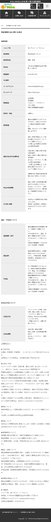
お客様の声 (32, 15)
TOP (6, 15)
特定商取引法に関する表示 (28, 512)
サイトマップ (45, 15)
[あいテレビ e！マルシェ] (11, 6)
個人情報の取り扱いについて (10, 512)
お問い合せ (19, 15)
